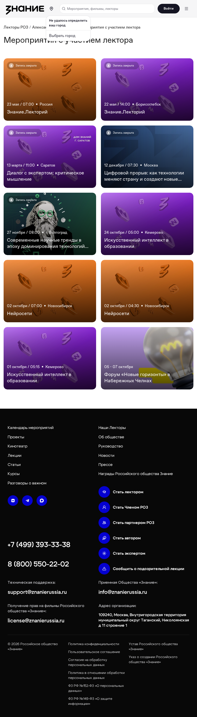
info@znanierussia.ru (122, 592)
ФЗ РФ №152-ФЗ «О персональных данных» (96, 688)
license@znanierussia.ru (36, 620)
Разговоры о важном (27, 483)
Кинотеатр (17, 446)
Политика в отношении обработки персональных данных (96, 675)
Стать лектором (128, 492)
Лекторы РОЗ (16, 27)
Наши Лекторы (112, 428)
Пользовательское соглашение (94, 652)
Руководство (110, 446)
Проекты (16, 437)
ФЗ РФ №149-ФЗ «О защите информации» (90, 701)
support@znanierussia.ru (37, 592)
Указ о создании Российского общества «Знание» (153, 659)
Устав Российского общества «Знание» (153, 646)
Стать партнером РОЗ (133, 523)
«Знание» (15, 649)
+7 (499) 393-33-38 (39, 544)
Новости (106, 455)
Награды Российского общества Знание (135, 474)
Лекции (14, 455)
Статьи (14, 464)
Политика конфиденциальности (93, 644)
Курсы (14, 474)
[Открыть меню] (186, 8)
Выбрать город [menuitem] (62, 35)
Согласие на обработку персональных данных (87, 662)
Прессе (105, 464)
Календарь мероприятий (31, 428)
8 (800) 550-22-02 (38, 564)
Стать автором (127, 538)
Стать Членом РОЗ (130, 507)
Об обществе (111, 437)
